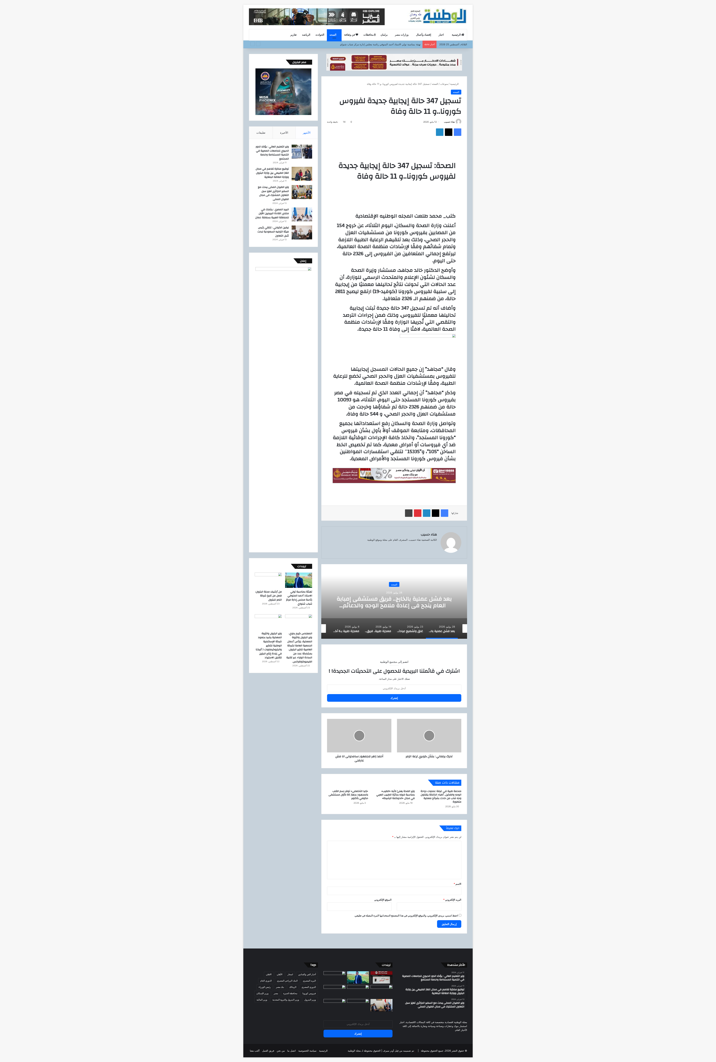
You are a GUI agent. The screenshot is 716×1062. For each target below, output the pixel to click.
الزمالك (292, 987)
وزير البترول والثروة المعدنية (285, 999)
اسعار (290, 974)
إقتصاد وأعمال (423, 35)
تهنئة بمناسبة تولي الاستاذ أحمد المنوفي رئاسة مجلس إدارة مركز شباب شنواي (299, 597)
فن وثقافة (350, 35)
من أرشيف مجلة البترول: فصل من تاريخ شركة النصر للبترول (390, 44)
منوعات (444, 83)
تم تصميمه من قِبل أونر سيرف (398, 1050)
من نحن (281, 1050)
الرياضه (306, 35)
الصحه (333, 35)
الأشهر (306, 132)
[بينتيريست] (417, 513)
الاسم (457, 883)
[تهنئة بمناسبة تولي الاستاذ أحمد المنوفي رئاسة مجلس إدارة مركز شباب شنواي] (298, 580)
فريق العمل (268, 1050)
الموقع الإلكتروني (383, 899)
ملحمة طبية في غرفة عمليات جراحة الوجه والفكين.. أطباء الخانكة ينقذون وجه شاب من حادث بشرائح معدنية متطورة (441, 796)
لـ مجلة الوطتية (355, 1050)
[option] (394, 601)
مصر (276, 993)
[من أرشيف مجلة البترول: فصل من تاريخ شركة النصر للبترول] (268, 580)
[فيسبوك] (457, 132)
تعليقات (260, 132)
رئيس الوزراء (265, 987)
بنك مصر (280, 987)
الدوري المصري (309, 987)
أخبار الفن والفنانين (307, 974)
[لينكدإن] (439, 132)
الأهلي (279, 974)
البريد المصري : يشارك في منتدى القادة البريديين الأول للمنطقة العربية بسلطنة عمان (272, 213)
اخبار (441, 35)
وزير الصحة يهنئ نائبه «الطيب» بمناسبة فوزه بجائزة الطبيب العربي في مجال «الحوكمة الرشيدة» (395, 795)
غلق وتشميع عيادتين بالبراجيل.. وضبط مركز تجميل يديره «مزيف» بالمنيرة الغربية (394, 601)
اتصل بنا (291, 1050)
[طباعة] (408, 513)
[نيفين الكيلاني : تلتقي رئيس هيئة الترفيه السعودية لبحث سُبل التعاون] (302, 232)
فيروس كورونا (309, 993)
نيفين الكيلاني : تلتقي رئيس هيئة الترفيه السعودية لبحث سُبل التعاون (273, 231)
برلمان (384, 35)
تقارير (293, 35)
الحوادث (319, 35)
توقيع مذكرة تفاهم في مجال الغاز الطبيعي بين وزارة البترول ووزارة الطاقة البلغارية (272, 172)
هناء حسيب (449, 121)
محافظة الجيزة (290, 993)
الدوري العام (266, 980)
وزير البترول (310, 999)
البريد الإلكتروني (452, 899)
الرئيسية (456, 35)
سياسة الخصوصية (307, 1050)
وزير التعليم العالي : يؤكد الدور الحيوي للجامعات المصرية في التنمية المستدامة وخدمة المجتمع (272, 152)
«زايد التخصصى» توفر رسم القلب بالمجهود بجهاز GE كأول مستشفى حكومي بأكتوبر (348, 795)
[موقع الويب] (434, 546)
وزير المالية (262, 999)
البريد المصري (309, 980)
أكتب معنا (255, 1050)
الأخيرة (284, 132)
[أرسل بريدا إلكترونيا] (442, 121)
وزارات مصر (402, 35)
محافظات (368, 35)
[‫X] (448, 132)
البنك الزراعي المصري (287, 980)
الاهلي (268, 974)
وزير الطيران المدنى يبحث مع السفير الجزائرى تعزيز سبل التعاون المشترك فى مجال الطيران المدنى (273, 193)
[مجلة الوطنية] (437, 16)
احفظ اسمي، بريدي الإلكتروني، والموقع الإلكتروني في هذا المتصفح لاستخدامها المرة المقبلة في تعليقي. (406, 915)
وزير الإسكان (262, 993)
